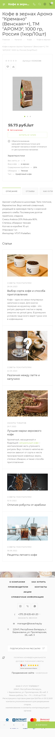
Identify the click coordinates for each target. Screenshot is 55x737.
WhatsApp (35, 606)
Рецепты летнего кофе (22, 554)
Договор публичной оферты (30, 661)
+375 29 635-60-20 (28, 614)
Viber (28, 606)
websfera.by (42, 673)
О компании (17, 582)
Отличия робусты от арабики (26, 504)
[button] (24, 116)
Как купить (39, 582)
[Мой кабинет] (45, 4)
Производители (18, 587)
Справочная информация (27, 597)
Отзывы (30, 191)
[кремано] (27, 93)
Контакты (41, 587)
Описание (11, 191)
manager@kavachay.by (29, 623)
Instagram (20, 606)
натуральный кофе (29, 443)
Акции (28, 592)
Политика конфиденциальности (30, 658)
